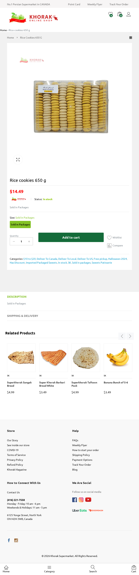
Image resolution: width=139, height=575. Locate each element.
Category (49, 571)
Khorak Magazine (17, 469)
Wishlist (117, 237)
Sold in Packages (20, 224)
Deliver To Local (67, 258)
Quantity (14, 236)
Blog (74, 469)
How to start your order (85, 450)
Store (11, 430)
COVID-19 (12, 450)
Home (6, 571)
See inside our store (18, 445)
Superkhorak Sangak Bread (19, 384)
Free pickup (100, 258)
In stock (62, 262)
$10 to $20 (29, 258)
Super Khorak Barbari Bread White (52, 384)
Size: (22, 217)
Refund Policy (15, 464)
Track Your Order (118, 4)
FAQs (75, 440)
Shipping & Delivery (22, 316)
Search (93, 571)
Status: (38, 199)
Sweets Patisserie (101, 262)
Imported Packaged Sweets (41, 262)
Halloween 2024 (117, 258)
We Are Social (81, 482)
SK (69, 262)
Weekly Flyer (94, 4)
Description (16, 296)
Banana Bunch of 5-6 (116, 382)
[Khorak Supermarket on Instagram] (16, 540)
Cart (133, 571)
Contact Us (13, 492)
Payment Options (82, 459)
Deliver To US (85, 258)
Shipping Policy (81, 454)
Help (75, 430)
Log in (129, 16)
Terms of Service (16, 454)
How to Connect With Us (24, 482)
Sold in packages (81, 262)
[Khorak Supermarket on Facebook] (9, 540)
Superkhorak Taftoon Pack (84, 384)
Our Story (12, 440)
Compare (118, 245)
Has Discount (17, 262)
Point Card (74, 4)
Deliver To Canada (46, 258)
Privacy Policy (15, 459)
